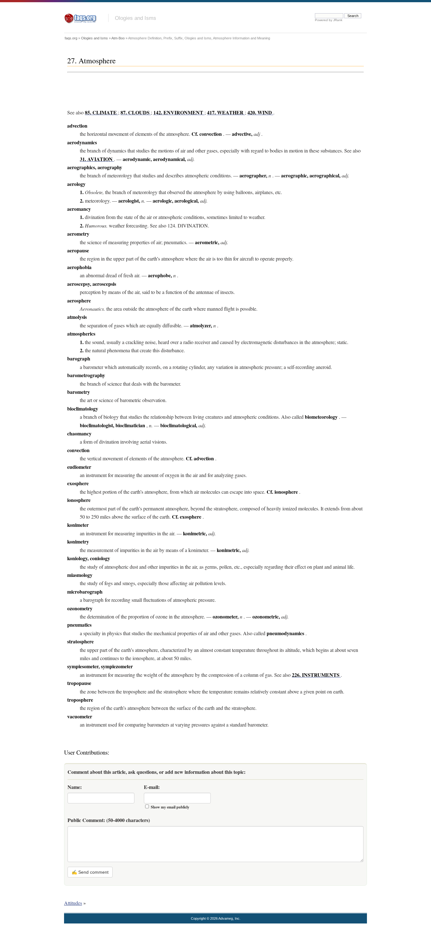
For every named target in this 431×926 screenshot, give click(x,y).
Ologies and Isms (135, 18)
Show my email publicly (170, 807)
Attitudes (73, 903)
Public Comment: (109, 820)
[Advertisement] (182, 89)
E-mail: (152, 787)
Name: (75, 787)
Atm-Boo (118, 38)
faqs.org (71, 38)
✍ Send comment (90, 872)
